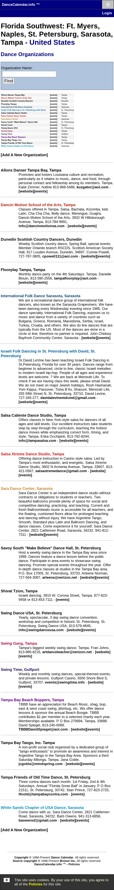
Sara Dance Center (9, 119)
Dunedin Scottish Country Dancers (17, 101)
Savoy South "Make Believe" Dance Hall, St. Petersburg (51, 548)
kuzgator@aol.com (92, 187)
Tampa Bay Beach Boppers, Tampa (32, 700)
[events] (53, 95)
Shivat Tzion (7, 125)
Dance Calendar (62, 857)
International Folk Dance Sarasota (16, 107)
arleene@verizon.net (59, 577)
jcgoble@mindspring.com (40, 764)
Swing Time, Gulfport (20, 669)
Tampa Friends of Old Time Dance (16, 143)
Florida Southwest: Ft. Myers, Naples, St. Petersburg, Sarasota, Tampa (57, 34)
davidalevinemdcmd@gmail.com (67, 398)
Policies (35, 884)
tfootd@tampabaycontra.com (43, 794)
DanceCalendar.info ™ (21, 5)
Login (107, 13)
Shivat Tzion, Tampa (19, 591)
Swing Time (6, 134)
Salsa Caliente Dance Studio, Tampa (33, 415)
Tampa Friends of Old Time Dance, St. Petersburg (45, 777)
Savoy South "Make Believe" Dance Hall (19, 122)
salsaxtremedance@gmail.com (61, 471)
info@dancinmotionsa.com (41, 226)
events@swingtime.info (65, 682)
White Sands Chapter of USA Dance (17, 146)
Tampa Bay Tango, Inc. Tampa (28, 743)
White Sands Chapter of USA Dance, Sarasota (42, 807)
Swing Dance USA (9, 128)
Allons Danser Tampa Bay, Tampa (31, 170)
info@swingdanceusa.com (41, 630)
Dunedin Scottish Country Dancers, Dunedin (41, 239)
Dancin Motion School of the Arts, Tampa (38, 205)
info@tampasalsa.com (37, 441)
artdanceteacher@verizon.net (67, 652)
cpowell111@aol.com (60, 256)
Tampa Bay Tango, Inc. (11, 140)
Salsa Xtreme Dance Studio (13, 116)
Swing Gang (6, 131)
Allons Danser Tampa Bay (13, 95)
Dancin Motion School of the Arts (16, 98)
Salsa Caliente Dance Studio (14, 113)
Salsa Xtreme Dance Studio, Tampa (32, 454)
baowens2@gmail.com (38, 820)
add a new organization (24, 155)
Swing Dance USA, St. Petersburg (31, 613)
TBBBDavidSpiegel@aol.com (43, 729)
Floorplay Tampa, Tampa (23, 269)
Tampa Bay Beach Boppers (13, 137)
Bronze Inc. (68, 860)
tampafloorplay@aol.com (75, 278)
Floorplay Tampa (8, 104)
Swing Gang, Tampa (19, 643)
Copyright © (22, 857)
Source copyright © (26, 860)
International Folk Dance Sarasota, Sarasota (40, 296)
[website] (26, 191)
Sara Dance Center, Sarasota (27, 488)
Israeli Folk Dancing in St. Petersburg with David (23, 110)
